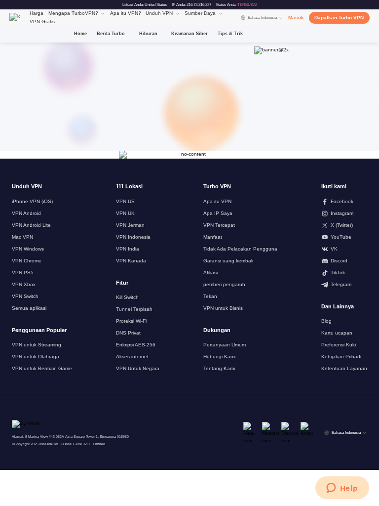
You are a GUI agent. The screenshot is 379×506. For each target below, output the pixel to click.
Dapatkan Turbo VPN (339, 17)
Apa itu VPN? (125, 13)
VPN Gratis (42, 21)
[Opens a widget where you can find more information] (342, 488)
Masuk (296, 17)
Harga (36, 13)
